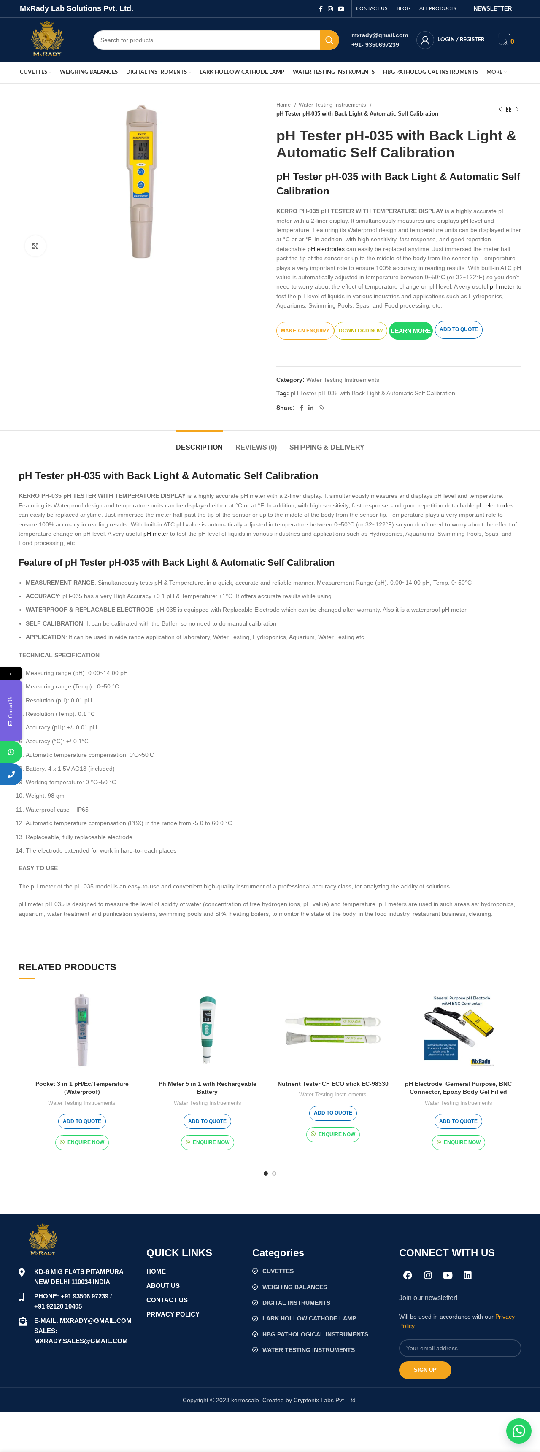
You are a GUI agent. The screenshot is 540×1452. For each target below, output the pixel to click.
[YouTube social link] (341, 8)
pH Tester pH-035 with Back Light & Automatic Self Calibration (373, 393)
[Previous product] (500, 109)
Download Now (361, 331)
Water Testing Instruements (333, 105)
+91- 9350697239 (375, 44)
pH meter (502, 286)
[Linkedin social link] (311, 407)
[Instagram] (428, 1275)
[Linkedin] (467, 1275)
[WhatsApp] (11, 752)
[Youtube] (447, 1275)
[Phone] (11, 774)
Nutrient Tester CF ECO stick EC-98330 (333, 1083)
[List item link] (321, 1271)
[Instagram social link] (330, 8)
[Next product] (517, 109)
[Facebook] (408, 1275)
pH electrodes (326, 249)
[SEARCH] (329, 40)
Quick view (134, 1005)
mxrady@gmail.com (379, 35)
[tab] (199, 443)
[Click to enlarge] (35, 245)
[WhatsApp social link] (321, 407)
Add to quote (459, 329)
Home (284, 105)
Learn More (411, 330)
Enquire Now (86, 1142)
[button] (412, 330)
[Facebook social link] (320, 8)
